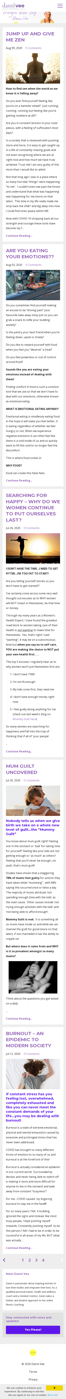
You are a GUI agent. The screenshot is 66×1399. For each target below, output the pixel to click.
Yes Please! (33, 1329)
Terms (33, 1372)
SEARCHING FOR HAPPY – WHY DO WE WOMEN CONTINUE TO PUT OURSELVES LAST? (33, 507)
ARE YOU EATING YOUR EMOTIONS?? (30, 253)
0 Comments (33, 48)
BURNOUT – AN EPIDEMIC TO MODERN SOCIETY (28, 1040)
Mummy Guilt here (24, 719)
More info (53, 1395)
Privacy (33, 1379)
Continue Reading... (19, 236)
